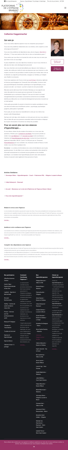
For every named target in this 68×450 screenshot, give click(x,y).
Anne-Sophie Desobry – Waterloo (42, 330)
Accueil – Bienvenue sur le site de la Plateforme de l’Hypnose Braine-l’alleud (28, 189)
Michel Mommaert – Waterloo (41, 390)
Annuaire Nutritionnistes (8, 299)
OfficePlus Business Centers (9, 279)
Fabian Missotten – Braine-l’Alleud (41, 385)
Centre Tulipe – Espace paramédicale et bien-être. (9, 286)
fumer (29, 333)
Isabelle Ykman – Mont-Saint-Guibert (41, 432)
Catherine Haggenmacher (11, 166)
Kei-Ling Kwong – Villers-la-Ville (40, 355)
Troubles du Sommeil (9, 331)
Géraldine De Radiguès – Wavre (42, 324)
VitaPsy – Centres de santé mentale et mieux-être (9, 306)
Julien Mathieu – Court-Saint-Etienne (41, 379)
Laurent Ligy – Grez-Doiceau (41, 367)
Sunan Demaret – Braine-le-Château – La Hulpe (41, 317)
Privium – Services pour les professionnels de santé (9, 315)
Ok (34, 446)
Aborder (6, 248)
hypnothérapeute (56, 282)
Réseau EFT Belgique (9, 321)
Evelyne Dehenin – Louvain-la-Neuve (41, 310)
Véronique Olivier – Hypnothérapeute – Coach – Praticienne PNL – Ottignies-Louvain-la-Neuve (34, 175)
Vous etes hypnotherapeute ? (14, 196)
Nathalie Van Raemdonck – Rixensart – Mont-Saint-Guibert (40, 424)
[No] (66, 445)
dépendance (43, 52)
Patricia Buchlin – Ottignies (40, 293)
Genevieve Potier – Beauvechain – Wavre (41, 410)
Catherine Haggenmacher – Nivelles (40, 337)
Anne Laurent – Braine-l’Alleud (40, 361)
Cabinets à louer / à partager (9, 345)
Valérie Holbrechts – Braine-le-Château (41, 344)
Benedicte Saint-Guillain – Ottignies (41, 416)
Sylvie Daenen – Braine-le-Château (41, 299)
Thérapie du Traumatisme (7, 326)
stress (33, 211)
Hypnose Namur (8, 341)
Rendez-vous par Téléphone (57, 68)
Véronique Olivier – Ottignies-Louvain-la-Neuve (41, 397)
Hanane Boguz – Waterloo (40, 287)
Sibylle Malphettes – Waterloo (41, 373)
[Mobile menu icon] (65, 8)
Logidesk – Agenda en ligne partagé (10, 293)
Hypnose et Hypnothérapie (8, 336)
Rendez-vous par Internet (57, 61)
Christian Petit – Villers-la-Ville (40, 404)
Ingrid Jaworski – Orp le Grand (41, 350)
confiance (16, 230)
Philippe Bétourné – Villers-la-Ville (41, 281)
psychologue (32, 80)
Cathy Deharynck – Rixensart (14, 182)
